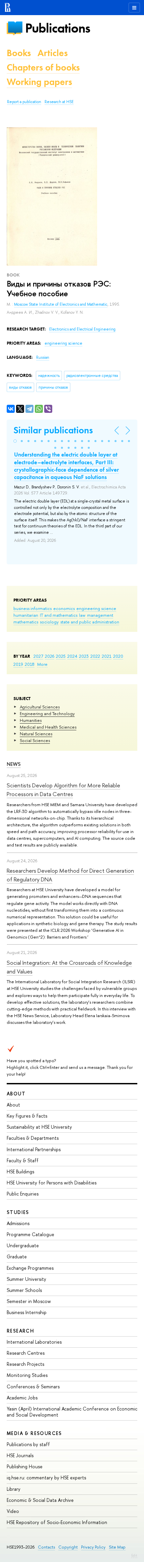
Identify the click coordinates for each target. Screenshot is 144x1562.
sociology (49, 622)
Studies (18, 1212)
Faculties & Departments (33, 1138)
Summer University (26, 1279)
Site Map (117, 1547)
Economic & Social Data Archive (40, 1500)
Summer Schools (24, 1290)
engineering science (96, 608)
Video (13, 1511)
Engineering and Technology (47, 713)
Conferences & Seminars (33, 1386)
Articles (53, 53)
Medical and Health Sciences (48, 727)
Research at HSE (59, 101)
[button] (15, 441)
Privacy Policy (93, 1547)
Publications (57, 28)
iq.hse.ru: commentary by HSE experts (46, 1477)
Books (19, 53)
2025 (61, 656)
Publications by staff (28, 1444)
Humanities (31, 720)
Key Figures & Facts (27, 1116)
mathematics (25, 622)
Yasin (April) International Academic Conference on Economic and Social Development (72, 1411)
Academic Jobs (22, 1397)
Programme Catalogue (30, 1234)
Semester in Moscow (29, 1301)
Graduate (17, 1256)
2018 (29, 664)
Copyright (68, 1547)
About (16, 1093)
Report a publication (24, 101)
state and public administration (89, 622)
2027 (38, 656)
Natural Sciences (36, 734)
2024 (72, 656)
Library (13, 1489)
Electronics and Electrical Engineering (82, 329)
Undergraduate (23, 1245)
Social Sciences (35, 740)
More (42, 664)
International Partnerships (34, 1149)
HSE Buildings (20, 1171)
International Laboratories (34, 1342)
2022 (95, 656)
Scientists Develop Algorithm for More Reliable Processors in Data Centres (63, 789)
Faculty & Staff (23, 1160)
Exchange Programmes (30, 1268)
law (82, 615)
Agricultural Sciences (40, 707)
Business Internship (27, 1312)
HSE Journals (20, 1455)
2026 (49, 656)
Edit (134, 1555)
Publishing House (25, 1466)
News (14, 764)
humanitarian (25, 615)
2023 (84, 656)
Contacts (46, 1547)
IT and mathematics (58, 615)
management (100, 615)
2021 (107, 656)
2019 (18, 664)
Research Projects (25, 1364)
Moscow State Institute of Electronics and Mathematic (60, 304)
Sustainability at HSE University (39, 1127)
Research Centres (26, 1353)
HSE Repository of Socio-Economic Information (57, 1522)
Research (20, 1331)
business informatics (32, 608)
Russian (42, 357)
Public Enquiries (23, 1193)
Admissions (18, 1223)
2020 (118, 656)
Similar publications (53, 430)
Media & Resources (34, 1433)
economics (64, 608)
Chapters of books (43, 67)
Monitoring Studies (27, 1375)
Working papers (39, 82)
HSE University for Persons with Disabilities (51, 1182)
